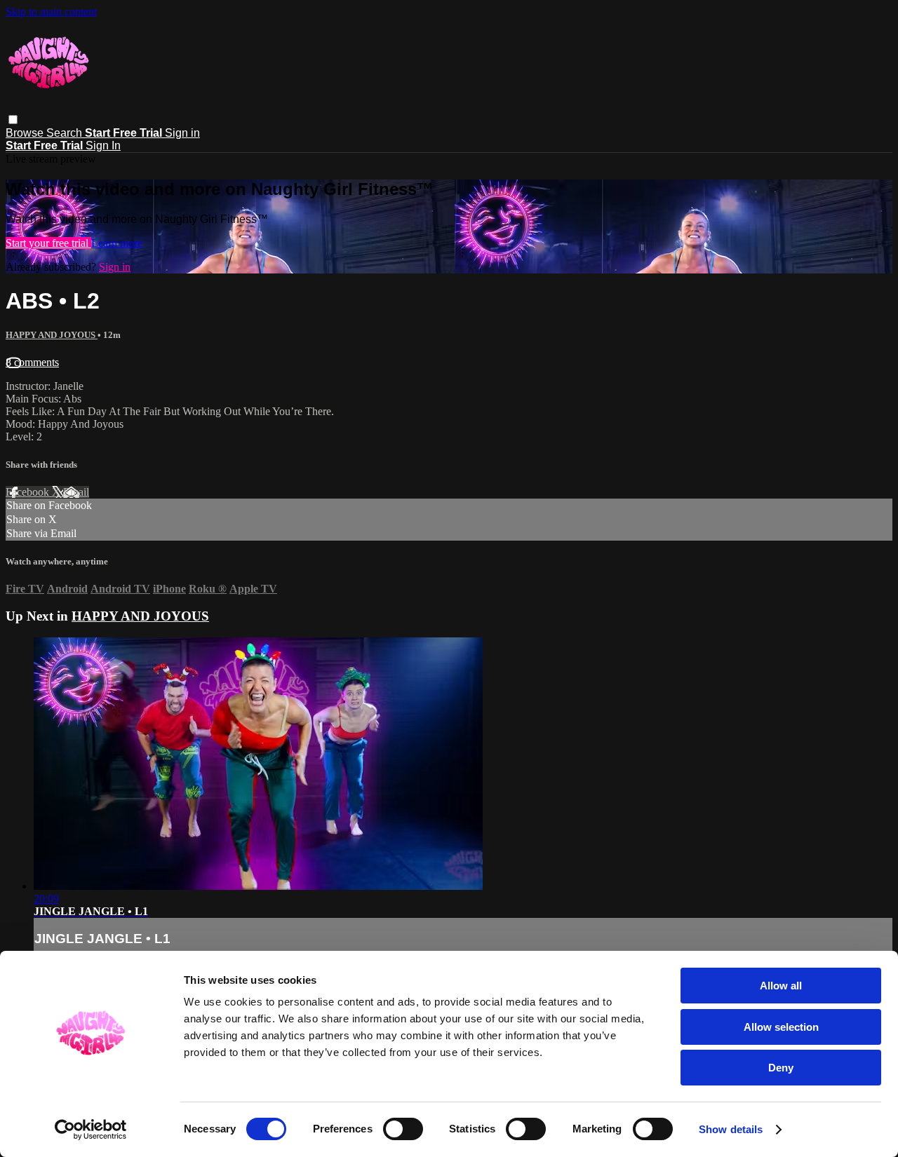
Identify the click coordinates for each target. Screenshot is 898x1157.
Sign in (182, 133)
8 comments (32, 362)
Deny (780, 1068)
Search (65, 133)
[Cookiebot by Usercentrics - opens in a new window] (90, 1129)
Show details (731, 1129)
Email (76, 492)
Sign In (103, 145)
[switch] (403, 1129)
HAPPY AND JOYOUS (52, 335)
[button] (13, 119)
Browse (26, 133)
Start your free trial (48, 243)
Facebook (29, 492)
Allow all (781, 986)
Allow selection (781, 1027)
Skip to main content (51, 12)
